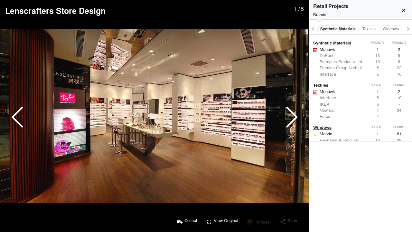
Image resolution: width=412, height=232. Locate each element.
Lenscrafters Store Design (55, 10)
